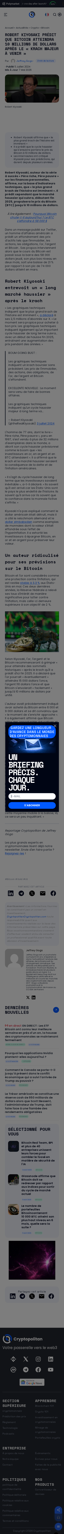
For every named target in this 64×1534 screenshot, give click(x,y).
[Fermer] (55, 726)
